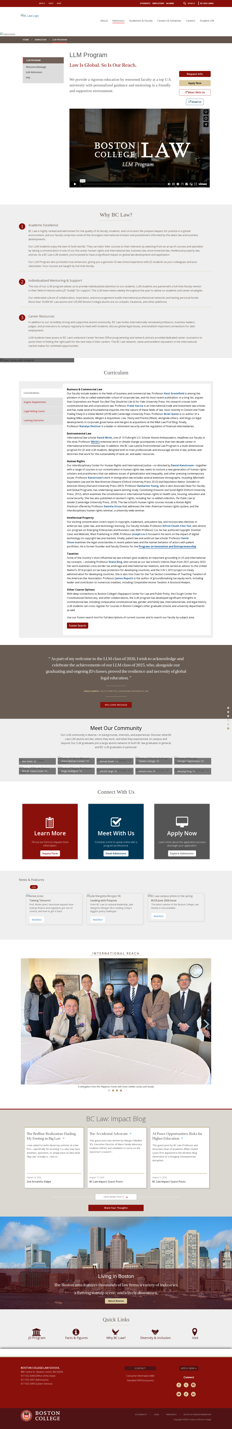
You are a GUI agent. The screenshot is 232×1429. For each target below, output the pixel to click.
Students (145, 3)
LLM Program (33, 60)
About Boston (116, 1300)
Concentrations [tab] (31, 392)
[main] (116, 700)
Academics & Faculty (141, 20)
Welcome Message (36, 66)
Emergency (171, 1414)
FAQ (28, 77)
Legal (156, 1414)
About (104, 20)
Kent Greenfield (174, 393)
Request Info (195, 74)
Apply (42, 3)
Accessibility (141, 1414)
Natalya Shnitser (90, 426)
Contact (140, 1368)
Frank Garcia (135, 405)
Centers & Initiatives (169, 20)
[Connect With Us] (226, 745)
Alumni (170, 3)
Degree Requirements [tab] (35, 402)
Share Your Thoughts (116, 1207)
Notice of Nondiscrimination (197, 1414)
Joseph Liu (138, 534)
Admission (118, 20)
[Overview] (226, 691)
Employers (158, 3)
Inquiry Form (50, 853)
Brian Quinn (171, 414)
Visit (51, 3)
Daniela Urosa (113, 506)
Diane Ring (115, 562)
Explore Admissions (182, 853)
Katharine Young (148, 486)
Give (59, 3)
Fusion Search (77, 625)
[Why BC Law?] (226, 705)
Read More (37, 919)
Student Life (207, 20)
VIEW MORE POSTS (115, 1196)
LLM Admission (34, 72)
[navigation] (155, 15)
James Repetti (124, 578)
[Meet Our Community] (226, 732)
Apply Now (194, 83)
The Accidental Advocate (109, 1134)
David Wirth (104, 437)
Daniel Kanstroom (182, 465)
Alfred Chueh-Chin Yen (176, 526)
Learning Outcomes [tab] (34, 420)
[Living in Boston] (226, 759)
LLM (34, 887)
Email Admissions (116, 853)
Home (26, 39)
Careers (190, 20)
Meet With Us (196, 92)
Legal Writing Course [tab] (34, 411)
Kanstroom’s (96, 477)
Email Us (196, 102)
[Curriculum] (226, 718)
